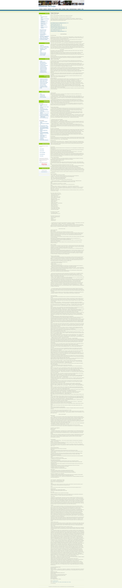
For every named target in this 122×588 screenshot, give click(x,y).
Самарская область (43, 64)
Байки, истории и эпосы (43, 81)
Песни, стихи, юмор (43, 84)
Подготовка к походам (43, 85)
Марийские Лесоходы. (47, 6)
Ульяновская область (43, 66)
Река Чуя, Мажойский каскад (44, 117)
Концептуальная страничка (44, 82)
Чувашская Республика (43, 67)
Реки (40, 51)
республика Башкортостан (44, 65)
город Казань (42, 45)
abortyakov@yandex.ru (44, 171)
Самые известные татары (43, 125)
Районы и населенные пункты (44, 38)
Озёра (41, 15)
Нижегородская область (43, 63)
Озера (41, 50)
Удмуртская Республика (43, 68)
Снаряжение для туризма (43, 86)
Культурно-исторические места (44, 47)
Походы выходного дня (43, 83)
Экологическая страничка (43, 39)
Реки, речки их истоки (43, 29)
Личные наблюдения (43, 97)
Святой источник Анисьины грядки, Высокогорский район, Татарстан (44, 133)
